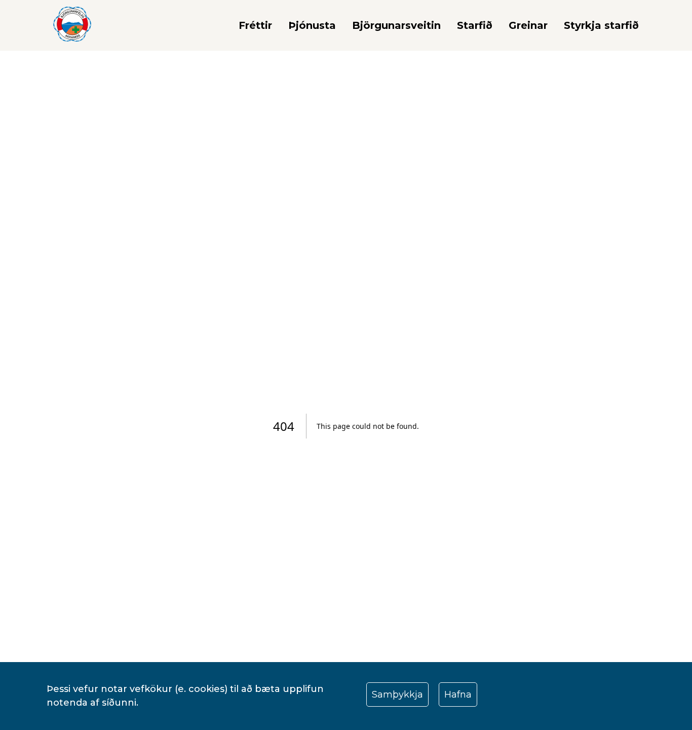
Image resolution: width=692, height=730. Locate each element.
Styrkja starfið (601, 25)
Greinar (528, 25)
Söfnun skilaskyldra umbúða (366, 73)
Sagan (377, 52)
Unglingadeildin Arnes (521, 116)
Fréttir (255, 25)
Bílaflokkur (493, 73)
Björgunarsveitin (396, 25)
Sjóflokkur (492, 52)
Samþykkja (397, 694)
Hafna (458, 694)
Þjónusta (312, 25)
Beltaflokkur (497, 94)
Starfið (474, 25)
